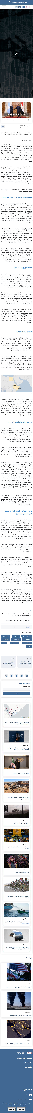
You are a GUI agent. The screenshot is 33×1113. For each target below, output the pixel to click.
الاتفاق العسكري (26, 636)
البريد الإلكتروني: (26, 686)
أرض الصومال (27, 643)
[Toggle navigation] (4, 6)
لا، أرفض (11, 1109)
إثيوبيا (29, 646)
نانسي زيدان (28, 610)
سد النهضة (16, 636)
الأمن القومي (5, 636)
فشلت (13, 468)
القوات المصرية (16, 639)
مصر (4, 643)
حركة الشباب (5, 639)
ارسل (17, 693)
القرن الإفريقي (27, 639)
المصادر (28, 627)
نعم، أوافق (21, 1109)
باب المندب (14, 643)
